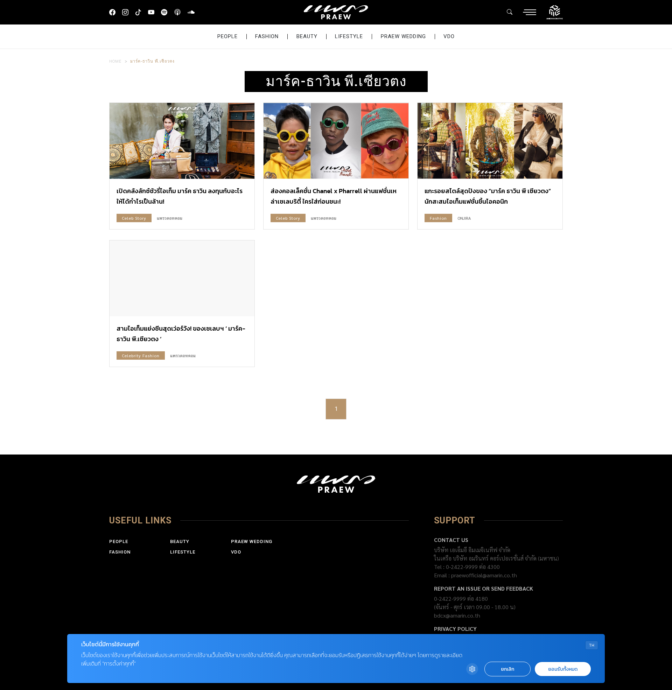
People (227, 36)
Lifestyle (349, 36)
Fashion (267, 36)
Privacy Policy (455, 628)
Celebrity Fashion (141, 355)
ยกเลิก (507, 669)
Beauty (306, 36)
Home (115, 61)
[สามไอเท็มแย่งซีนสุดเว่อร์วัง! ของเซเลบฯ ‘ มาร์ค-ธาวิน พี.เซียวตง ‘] (182, 278)
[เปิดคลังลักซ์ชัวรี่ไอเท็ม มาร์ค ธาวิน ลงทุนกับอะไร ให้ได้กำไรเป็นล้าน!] (182, 141)
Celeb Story (134, 218)
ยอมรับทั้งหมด (563, 669)
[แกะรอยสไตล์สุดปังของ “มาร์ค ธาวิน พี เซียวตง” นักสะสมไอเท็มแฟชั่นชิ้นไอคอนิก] (490, 141)
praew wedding (403, 36)
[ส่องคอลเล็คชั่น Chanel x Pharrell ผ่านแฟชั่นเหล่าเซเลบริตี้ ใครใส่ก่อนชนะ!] (336, 141)
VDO (449, 36)
